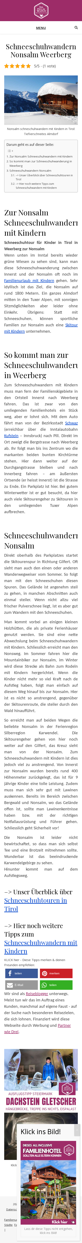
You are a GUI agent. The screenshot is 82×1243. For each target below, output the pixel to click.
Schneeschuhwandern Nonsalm (30, 170)
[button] (21, 973)
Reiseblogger (37, 994)
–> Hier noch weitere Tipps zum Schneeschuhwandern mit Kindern (36, 186)
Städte (8, 1225)
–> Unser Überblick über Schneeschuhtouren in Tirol (44, 177)
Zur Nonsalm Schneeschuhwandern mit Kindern (41, 156)
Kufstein (11, 436)
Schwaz (71, 423)
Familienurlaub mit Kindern (29, 281)
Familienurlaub (13, 1220)
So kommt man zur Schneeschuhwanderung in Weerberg (40, 163)
